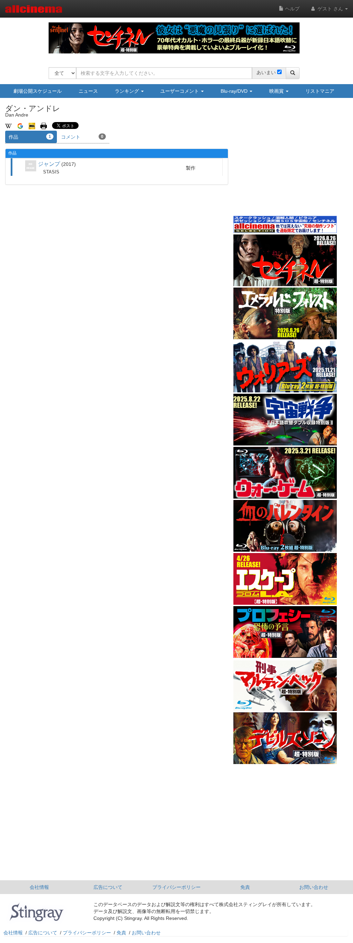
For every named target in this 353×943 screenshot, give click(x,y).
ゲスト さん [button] (330, 8)
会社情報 (39, 887)
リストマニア (319, 91)
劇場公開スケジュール (37, 91)
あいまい (266, 72)
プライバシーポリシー (176, 887)
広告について (107, 887)
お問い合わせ (313, 887)
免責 (245, 887)
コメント (82, 137)
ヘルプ (292, 8)
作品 (30, 137)
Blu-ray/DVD (235, 91)
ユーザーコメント (180, 91)
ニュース (88, 91)
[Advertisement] (285, 161)
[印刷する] (43, 125)
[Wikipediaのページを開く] (8, 125)
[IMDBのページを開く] (32, 125)
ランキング (127, 91)
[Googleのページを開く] (20, 125)
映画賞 (277, 91)
